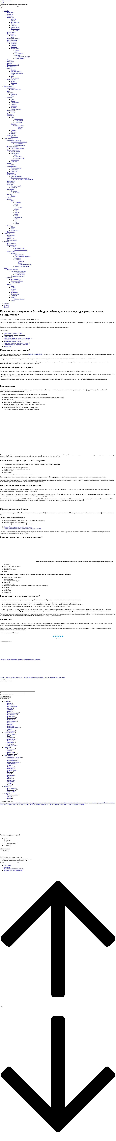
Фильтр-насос (15, 48)
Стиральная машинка (17, 276)
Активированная (12, 759)
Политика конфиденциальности (13, 868)
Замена (13, 101)
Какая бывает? (8, 138)
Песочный (17, 55)
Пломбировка (15, 102)
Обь (15, 222)
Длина (20, 207)
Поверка (13, 104)
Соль (12, 74)
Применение (15, 160)
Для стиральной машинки (22, 256)
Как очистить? (11, 66)
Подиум (9, 63)
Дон (15, 210)
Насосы (20, 127)
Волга (16, 205)
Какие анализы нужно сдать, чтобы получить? (18, 338)
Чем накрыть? (15, 29)
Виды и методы (16, 89)
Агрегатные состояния (14, 140)
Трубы (13, 112)
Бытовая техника (12, 269)
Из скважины (11, 243)
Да (7, 838)
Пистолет (14, 295)
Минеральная (11, 174)
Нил (15, 220)
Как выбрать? (15, 22)
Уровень (17, 192)
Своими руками (19, 58)
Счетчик (10, 97)
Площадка (14, 25)
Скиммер (14, 47)
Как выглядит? (8, 336)
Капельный (14, 292)
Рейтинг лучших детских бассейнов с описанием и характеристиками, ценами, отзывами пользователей (32, 803)
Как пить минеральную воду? (20, 178)
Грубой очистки (19, 255)
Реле (12, 96)
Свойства (14, 161)
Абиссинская (18, 119)
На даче (13, 130)
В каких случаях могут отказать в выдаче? (17, 343)
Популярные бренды (17, 148)
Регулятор (14, 94)
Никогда (8, 845)
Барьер (20, 263)
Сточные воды (11, 245)
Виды (12, 99)
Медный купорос (16, 71)
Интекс (13, 20)
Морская (10, 184)
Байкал (13, 227)
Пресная (9, 194)
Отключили (14, 137)
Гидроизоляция (12, 40)
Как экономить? (16, 279)
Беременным (11, 235)
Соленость (14, 187)
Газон (12, 286)
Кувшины (17, 258)
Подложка (10, 61)
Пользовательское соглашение (13, 870)
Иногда (8, 840)
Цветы (13, 291)
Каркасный (10, 17)
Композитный (11, 32)
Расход (6, 268)
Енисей (16, 212)
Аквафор (21, 261)
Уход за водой (15, 27)
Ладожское (14, 230)
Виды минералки (16, 176)
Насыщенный (18, 143)
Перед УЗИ (10, 238)
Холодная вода (11, 135)
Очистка (13, 132)
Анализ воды (11, 88)
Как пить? (7, 233)
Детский (10, 16)
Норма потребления (17, 281)
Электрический (19, 158)
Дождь (9, 163)
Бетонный (10, 12)
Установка (14, 107)
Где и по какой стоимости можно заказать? (17, 340)
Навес (16, 30)
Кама (16, 214)
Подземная (10, 189)
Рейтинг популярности (21, 266)
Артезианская (18, 120)
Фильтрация (11, 251)
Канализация (11, 110)
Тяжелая (9, 785)
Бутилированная (12, 146)
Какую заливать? (16, 168)
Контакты (7, 867)
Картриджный (18, 53)
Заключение (7, 346)
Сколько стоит (15, 282)
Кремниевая (11, 181)
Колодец (10, 114)
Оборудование (11, 42)
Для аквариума (11, 166)
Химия (9, 68)
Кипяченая (10, 173)
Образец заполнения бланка (12, 341)
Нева (16, 219)
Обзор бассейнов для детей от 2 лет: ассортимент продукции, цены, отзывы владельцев (57, 804)
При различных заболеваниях (23, 179)
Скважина (10, 115)
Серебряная (10, 182)
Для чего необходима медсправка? (14, 335)
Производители (16, 109)
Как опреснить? (16, 186)
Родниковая (10, 232)
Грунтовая (14, 191)
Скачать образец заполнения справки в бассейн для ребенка (22, 528)
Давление (10, 92)
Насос (13, 300)
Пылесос (13, 45)
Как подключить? (19, 273)
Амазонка (17, 202)
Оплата (9, 277)
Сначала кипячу (11, 843)
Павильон (14, 83)
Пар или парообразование (19, 142)
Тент (12, 84)
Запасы (13, 196)
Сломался (14, 106)
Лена (16, 215)
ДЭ (15, 155)
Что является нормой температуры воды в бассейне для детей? (84, 803)
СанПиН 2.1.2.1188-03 (35, 354)
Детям (9, 237)
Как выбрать (18, 156)
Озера (9, 225)
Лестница (14, 43)
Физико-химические (20, 250)
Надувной (10, 34)
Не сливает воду (19, 274)
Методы (13, 246)
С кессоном (18, 122)
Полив (9, 284)
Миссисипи (18, 217)
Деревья (13, 289)
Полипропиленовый (13, 38)
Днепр (16, 209)
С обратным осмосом (24, 264)
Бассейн (6, 11)
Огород (13, 287)
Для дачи (10, 14)
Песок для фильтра (24, 56)
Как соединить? (19, 299)
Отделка (9, 60)
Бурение (13, 124)
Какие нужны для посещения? (13, 333)
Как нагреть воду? (13, 65)
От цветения (15, 78)
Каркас (13, 24)
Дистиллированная (13, 150)
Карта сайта (7, 865)
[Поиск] (18, 6)
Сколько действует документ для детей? (16, 344)
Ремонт (13, 133)
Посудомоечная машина (18, 271)
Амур (16, 204)
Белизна (13, 70)
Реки (12, 201)
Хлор (12, 76)
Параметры (14, 169)
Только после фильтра (12, 842)
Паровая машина (19, 145)
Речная (9, 199)
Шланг (13, 297)
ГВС (8, 91)
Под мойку (17, 259)
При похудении (12, 240)
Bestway (13, 19)
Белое (12, 228)
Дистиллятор (15, 153)
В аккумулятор (15, 151)
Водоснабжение (9, 86)
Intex (12, 37)
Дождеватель (15, 294)
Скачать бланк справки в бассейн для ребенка (18, 527)
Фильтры (13, 253)
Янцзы (16, 223)
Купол (13, 81)
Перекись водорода (17, 73)
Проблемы (14, 171)
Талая (9, 197)
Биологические (19, 248)
